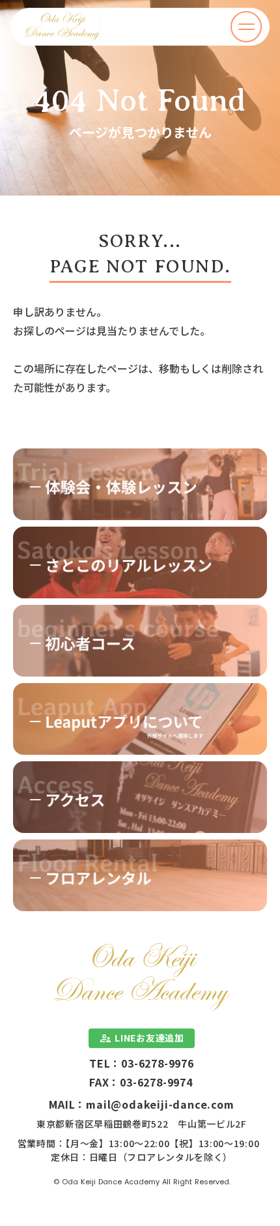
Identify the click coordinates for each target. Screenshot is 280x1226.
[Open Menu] (246, 26)
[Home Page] (62, 26)
